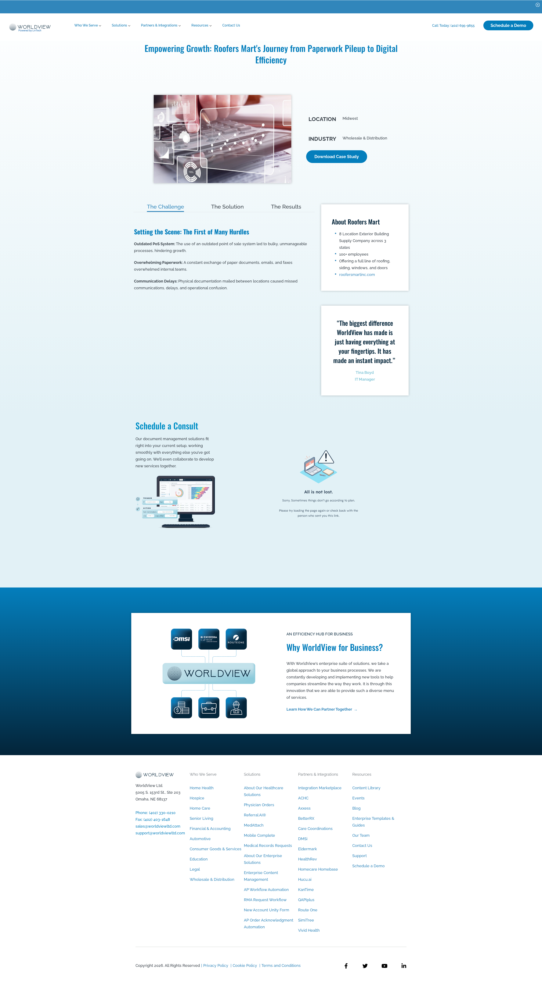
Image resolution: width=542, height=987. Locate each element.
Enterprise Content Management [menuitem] (261, 876)
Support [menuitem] (359, 855)
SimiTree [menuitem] (306, 920)
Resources (199, 25)
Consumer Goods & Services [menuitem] (215, 849)
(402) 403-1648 (157, 819)
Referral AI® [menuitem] (255, 815)
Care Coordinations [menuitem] (315, 828)
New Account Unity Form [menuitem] (266, 910)
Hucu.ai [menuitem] (304, 879)
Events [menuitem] (358, 798)
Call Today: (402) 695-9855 (453, 26)
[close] (538, 4)
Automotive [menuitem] (200, 839)
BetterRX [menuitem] (306, 818)
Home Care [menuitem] (200, 808)
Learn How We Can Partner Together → (322, 709)
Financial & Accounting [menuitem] (210, 828)
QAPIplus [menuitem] (306, 900)
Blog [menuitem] (356, 808)
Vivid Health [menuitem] (309, 930)
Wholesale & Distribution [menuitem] (212, 879)
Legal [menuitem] (195, 869)
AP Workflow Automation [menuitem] (266, 889)
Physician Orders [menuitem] (259, 805)
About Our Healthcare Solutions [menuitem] (263, 791)
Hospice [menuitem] (197, 798)
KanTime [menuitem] (306, 889)
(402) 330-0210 (162, 812)
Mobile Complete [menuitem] (259, 835)
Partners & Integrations (159, 25)
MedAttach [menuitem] (254, 825)
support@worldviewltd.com (160, 833)
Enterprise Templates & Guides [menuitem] (373, 821)
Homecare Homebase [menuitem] (318, 869)
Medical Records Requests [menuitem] (268, 845)
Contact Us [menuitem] (362, 845)
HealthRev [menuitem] (307, 859)
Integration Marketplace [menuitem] (320, 788)
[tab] (165, 206)
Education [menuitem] (199, 859)
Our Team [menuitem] (361, 835)
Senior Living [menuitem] (201, 818)
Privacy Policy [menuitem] (216, 965)
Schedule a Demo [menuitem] (368, 866)
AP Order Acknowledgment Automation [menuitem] (268, 923)
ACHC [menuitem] (303, 798)
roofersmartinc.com (357, 274)
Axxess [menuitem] (304, 808)
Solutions (119, 25)
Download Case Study (336, 156)
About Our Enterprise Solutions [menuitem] (263, 859)
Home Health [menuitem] (202, 788)
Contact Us (231, 25)
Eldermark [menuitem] (307, 849)
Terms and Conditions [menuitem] (281, 965)
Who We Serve (86, 25)
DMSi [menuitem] (302, 839)
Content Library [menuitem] (366, 788)
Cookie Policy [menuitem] (245, 965)
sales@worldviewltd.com (158, 826)
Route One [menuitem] (307, 910)
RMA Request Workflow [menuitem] (265, 900)
